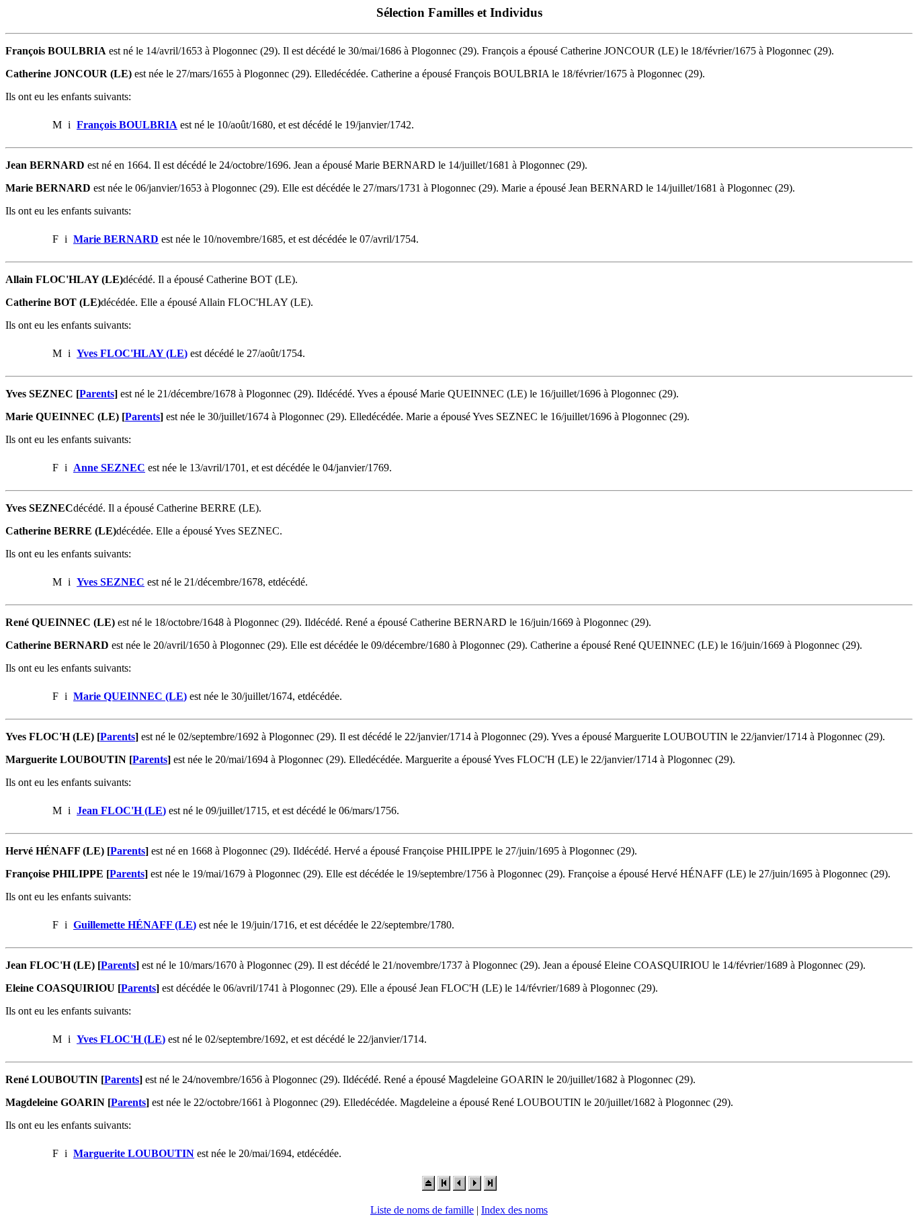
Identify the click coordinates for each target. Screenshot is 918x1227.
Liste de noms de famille (422, 1210)
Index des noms (514, 1210)
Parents (96, 393)
